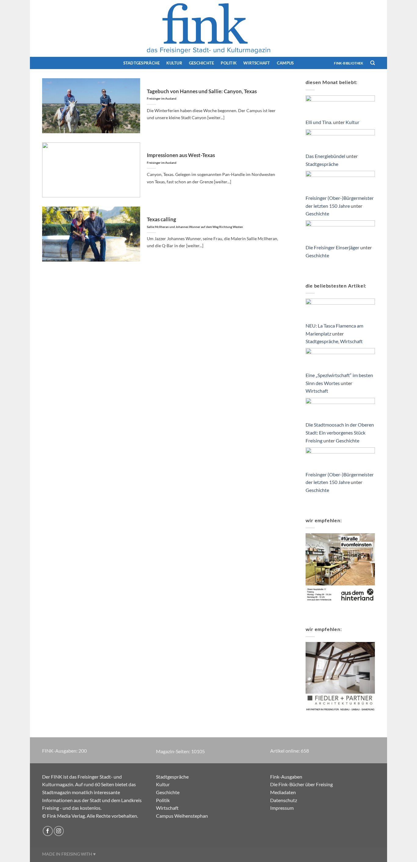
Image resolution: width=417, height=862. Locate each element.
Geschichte (201, 63)
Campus (285, 63)
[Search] (372, 63)
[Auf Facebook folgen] (48, 831)
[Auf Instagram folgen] (59, 831)
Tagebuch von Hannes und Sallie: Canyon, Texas (202, 94)
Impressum (282, 808)
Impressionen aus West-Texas (181, 158)
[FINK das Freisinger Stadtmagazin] (208, 28)
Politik (229, 63)
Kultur (174, 63)
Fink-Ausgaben (286, 776)
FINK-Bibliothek (348, 63)
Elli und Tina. (319, 122)
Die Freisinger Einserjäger (332, 247)
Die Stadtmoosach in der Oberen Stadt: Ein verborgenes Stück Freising (340, 432)
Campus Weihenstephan (182, 816)
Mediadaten (283, 792)
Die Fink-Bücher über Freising (301, 784)
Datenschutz (283, 800)
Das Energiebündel (325, 156)
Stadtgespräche (141, 63)
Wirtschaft (256, 63)
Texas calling (195, 222)
